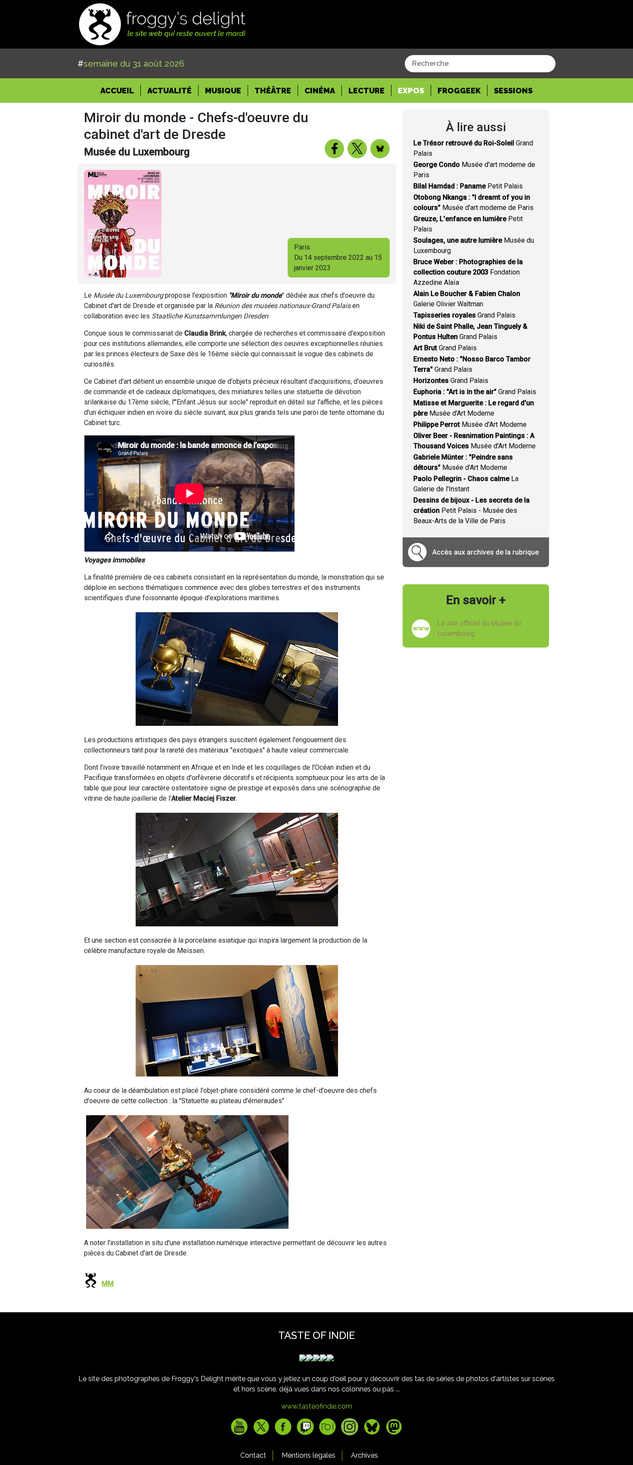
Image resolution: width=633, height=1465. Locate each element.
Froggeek (459, 90)
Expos (411, 90)
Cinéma (319, 90)
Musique (223, 90)
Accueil (120, 90)
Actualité (169, 90)
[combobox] (480, 63)
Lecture (366, 90)
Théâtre (272, 90)
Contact (253, 1455)
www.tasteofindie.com (316, 1406)
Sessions (513, 90)
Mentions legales (308, 1455)
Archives (364, 1455)
